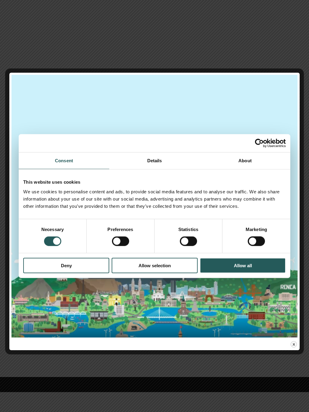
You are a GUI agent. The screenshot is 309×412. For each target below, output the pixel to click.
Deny (66, 265)
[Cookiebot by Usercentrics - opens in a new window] (259, 143)
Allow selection (155, 265)
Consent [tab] (64, 160)
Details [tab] (154, 160)
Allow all (243, 265)
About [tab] (245, 160)
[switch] (120, 241)
